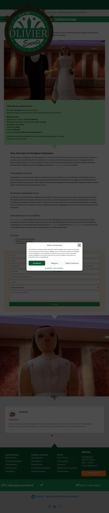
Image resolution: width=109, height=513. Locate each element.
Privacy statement (58, 268)
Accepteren (37, 263)
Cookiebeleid (48, 268)
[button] (79, 245)
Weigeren (54, 263)
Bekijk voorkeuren (72, 263)
